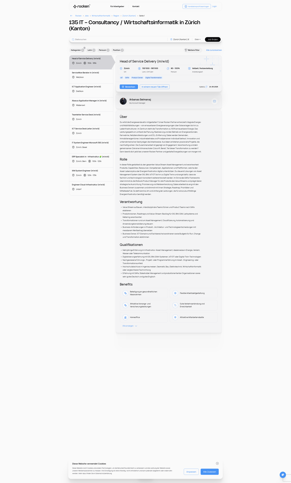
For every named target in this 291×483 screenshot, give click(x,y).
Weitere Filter (193, 50)
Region (116, 15)
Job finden (213, 39)
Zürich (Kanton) (129, 15)
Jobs (87, 15)
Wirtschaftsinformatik (101, 15)
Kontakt (135, 6)
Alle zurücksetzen (214, 50)
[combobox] (196, 39)
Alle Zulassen (209, 471)
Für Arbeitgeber (117, 6)
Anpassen (191, 471)
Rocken (78, 15)
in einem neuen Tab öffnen (155, 86)
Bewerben (130, 86)
